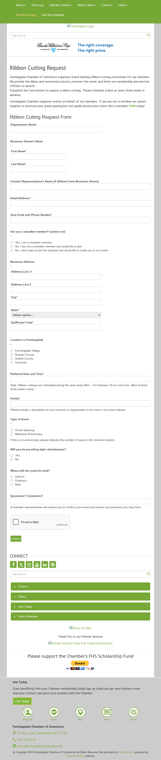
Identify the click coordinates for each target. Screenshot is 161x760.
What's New (85, 5)
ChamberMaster (75, 756)
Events (106, 5)
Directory (38, 5)
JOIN (132, 106)
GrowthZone (125, 752)
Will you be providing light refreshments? (38, 449)
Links (121, 5)
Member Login (26, 15)
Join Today (22, 701)
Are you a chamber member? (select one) (37, 231)
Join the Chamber (53, 15)
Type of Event (19, 419)
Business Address (22, 261)
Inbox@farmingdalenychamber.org (39, 746)
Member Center (60, 5)
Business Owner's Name (26, 141)
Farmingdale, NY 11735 (42, 733)
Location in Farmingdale (26, 339)
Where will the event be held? (30, 470)
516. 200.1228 (26, 739)
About (20, 5)
